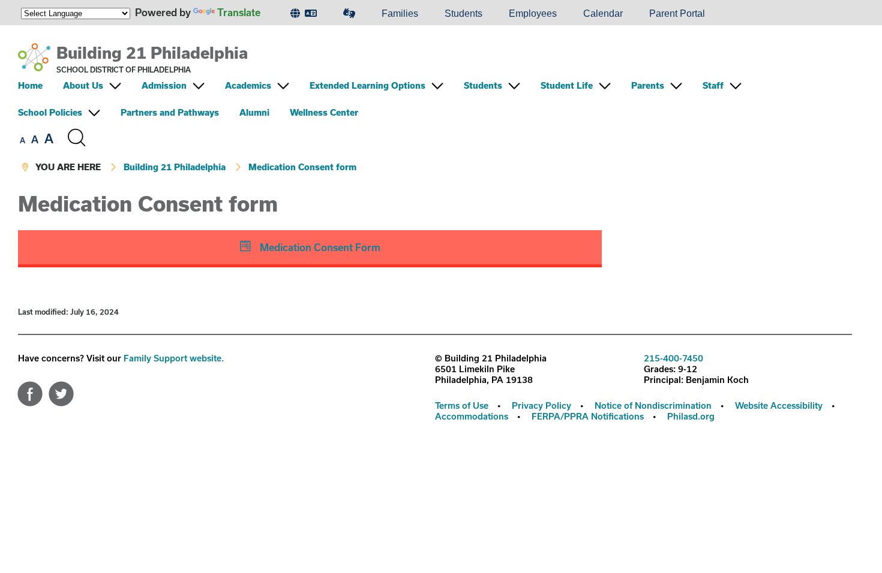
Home (30, 85)
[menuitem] (303, 13)
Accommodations (471, 416)
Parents (647, 85)
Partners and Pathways (170, 112)
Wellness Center (324, 112)
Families (400, 13)
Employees (533, 13)
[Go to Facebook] (30, 391)
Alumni (254, 112)
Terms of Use (461, 405)
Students (463, 13)
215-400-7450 (673, 358)
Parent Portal (677, 13)
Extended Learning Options (367, 85)
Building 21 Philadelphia (152, 52)
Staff (713, 85)
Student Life (567, 85)
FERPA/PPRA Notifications (588, 416)
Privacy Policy (541, 405)
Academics (248, 85)
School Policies (50, 112)
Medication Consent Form (318, 247)
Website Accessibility (779, 405)
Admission (164, 85)
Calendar (603, 13)
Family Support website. (174, 358)
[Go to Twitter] (61, 391)
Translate (238, 12)
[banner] (435, 108)
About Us (83, 85)
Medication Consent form (302, 167)
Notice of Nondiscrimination (653, 405)
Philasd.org (691, 416)
